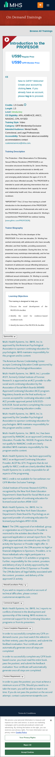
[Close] (51, 720)
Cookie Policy (21, 732)
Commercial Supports (12, 603)
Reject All (27, 745)
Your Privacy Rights (27, 738)
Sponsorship (8, 336)
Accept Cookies (27, 752)
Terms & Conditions (27, 713)
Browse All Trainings (41, 31)
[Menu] (48, 5)
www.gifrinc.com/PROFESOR (17, 220)
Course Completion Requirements (16, 628)
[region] (27, 736)
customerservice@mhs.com (17, 143)
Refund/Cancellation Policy (14, 585)
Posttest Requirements (12, 676)
